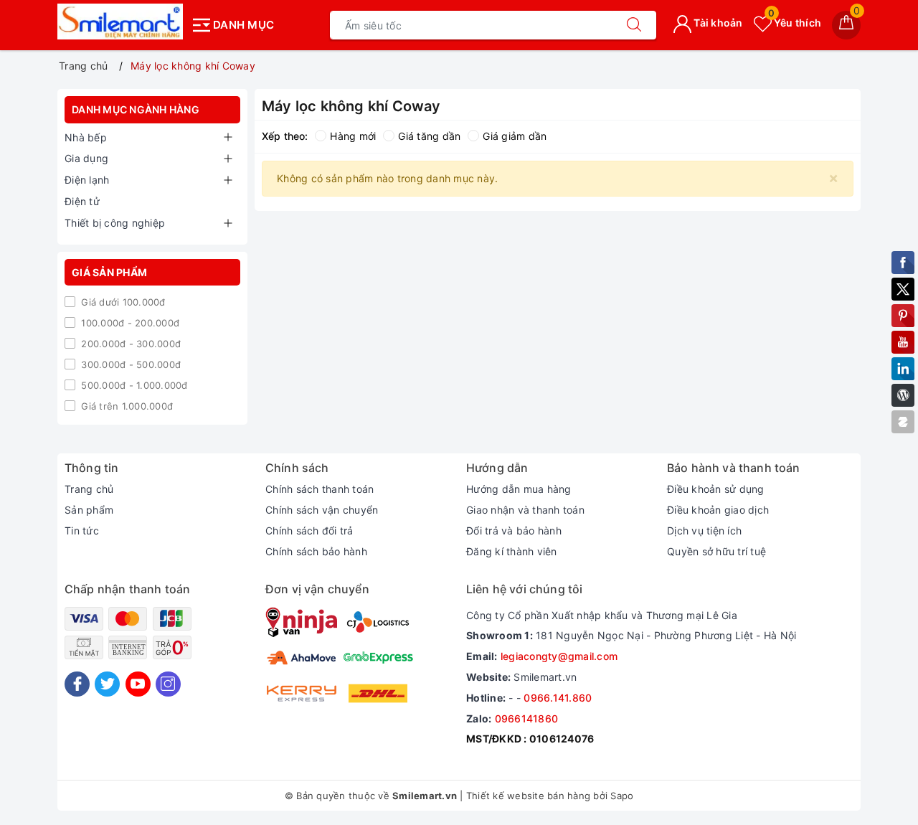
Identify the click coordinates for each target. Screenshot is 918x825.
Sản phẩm (89, 510)
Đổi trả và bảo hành (514, 530)
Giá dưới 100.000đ (122, 302)
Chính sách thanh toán (319, 489)
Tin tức (82, 530)
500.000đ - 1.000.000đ (133, 385)
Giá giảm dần (514, 136)
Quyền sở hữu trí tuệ (716, 551)
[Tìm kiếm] (634, 25)
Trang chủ (89, 489)
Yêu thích (794, 22)
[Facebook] (77, 684)
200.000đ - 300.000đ (129, 343)
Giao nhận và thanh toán (525, 510)
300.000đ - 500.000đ (129, 364)
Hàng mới (353, 136)
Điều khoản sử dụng (716, 489)
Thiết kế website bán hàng (528, 795)
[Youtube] (138, 684)
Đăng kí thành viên (511, 551)
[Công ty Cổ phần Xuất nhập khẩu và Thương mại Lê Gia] (120, 21)
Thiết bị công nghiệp (115, 223)
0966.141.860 (558, 698)
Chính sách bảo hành (316, 551)
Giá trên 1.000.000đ (125, 406)
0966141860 (527, 718)
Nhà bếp (86, 137)
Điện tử (82, 201)
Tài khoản (717, 22)
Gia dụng (86, 158)
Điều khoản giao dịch (718, 510)
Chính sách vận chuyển (321, 510)
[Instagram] (168, 684)
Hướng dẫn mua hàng (519, 489)
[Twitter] (107, 684)
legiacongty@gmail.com (559, 656)
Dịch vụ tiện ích (704, 530)
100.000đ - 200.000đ (128, 323)
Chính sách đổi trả (309, 530)
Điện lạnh (87, 180)
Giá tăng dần (429, 136)
